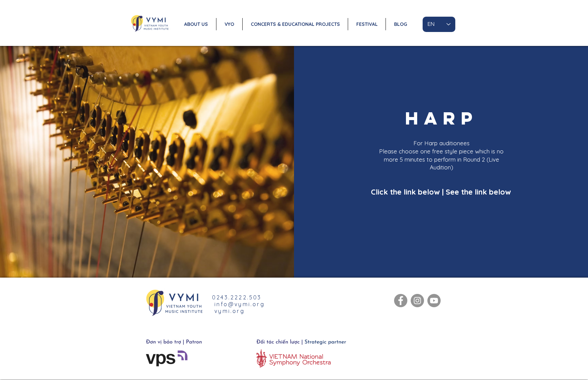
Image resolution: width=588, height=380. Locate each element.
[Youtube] (434, 300)
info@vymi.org (239, 304)
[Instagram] (417, 300)
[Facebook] (400, 300)
